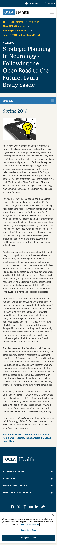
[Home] (4, 21)
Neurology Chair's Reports (15, 30)
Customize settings (28, 530)
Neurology (34, 21)
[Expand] (52, 471)
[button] (31, 3)
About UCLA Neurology (14, 26)
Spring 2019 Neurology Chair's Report (21, 34)
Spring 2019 (8, 100)
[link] (12, 507)
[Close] (53, 515)
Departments (17, 21)
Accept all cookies (28, 537)
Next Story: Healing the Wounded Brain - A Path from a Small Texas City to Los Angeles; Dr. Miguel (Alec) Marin (27, 437)
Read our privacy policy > (29, 524)
